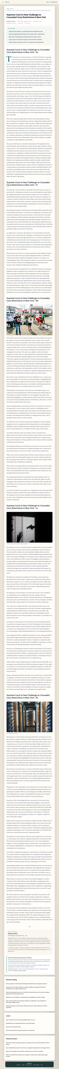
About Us (18, 1064)
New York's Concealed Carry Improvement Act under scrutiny (25, 37)
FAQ (41, 1064)
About (16, 970)
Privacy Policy (29, 1064)
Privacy (24, 970)
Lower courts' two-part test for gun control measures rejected (25, 39)
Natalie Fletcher (11, 21)
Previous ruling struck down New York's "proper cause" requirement (26, 34)
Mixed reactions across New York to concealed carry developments (26, 42)
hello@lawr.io (29, 1063)
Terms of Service (36, 1064)
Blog (48, 2)
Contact (20, 970)
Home (8, 8)
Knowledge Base (54, 2)
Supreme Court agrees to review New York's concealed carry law (26, 31)
